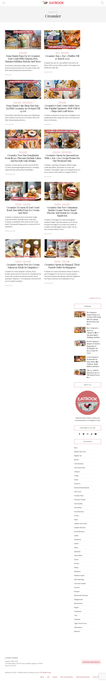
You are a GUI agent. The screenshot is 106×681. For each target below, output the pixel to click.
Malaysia (77, 571)
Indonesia (77, 539)
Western (77, 631)
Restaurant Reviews (81, 595)
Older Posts (94, 298)
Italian (76, 543)
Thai (75, 615)
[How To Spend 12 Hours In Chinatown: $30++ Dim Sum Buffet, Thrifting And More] (80, 333)
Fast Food (77, 491)
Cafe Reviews (79, 464)
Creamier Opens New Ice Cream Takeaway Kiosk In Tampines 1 (23, 266)
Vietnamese (78, 627)
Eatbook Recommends (81, 488)
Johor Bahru (78, 555)
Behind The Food (80, 452)
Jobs (48, 677)
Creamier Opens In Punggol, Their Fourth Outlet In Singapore (62, 266)
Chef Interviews (79, 468)
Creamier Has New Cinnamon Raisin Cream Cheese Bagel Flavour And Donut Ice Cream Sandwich (62, 211)
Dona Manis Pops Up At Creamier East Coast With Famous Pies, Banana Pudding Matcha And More (23, 58)
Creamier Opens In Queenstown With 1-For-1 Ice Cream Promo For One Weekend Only (62, 158)
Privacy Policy (97, 677)
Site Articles (78, 603)
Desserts (18, 204)
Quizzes (77, 587)
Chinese (77, 472)
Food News (23, 52)
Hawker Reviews (80, 527)
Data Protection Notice (83, 677)
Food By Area (78, 496)
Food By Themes (80, 499)
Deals (58, 52)
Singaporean (78, 599)
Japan (76, 547)
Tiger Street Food (80, 623)
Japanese (77, 551)
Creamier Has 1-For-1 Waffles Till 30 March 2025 (62, 57)
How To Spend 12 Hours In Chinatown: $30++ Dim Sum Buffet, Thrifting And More (93, 332)
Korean (76, 563)
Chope (76, 476)
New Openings (27, 102)
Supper (76, 607)
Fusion (76, 515)
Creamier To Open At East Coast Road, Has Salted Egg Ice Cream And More (23, 210)
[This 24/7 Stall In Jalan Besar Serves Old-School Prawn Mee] (80, 374)
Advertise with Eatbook (91, 662)
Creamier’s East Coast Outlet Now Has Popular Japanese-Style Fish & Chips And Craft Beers (62, 108)
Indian (76, 535)
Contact (55, 677)
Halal (76, 519)
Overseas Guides (80, 583)
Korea (76, 559)
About (42, 677)
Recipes (77, 591)
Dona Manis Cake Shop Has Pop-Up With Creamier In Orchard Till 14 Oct (23, 108)
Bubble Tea (78, 456)
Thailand (77, 619)
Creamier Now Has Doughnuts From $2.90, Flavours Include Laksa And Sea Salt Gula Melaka (23, 158)
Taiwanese (77, 611)
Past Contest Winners (66, 677)
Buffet (76, 460)
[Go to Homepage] (53, 2)
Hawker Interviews (80, 523)
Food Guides (78, 504)
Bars (75, 448)
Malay (76, 567)
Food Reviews (79, 511)
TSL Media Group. (45, 672)
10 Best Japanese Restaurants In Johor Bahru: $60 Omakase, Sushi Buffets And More (93, 361)
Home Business (79, 531)
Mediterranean (79, 575)
